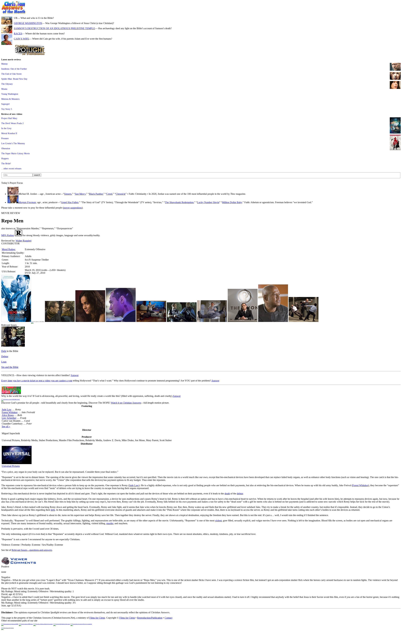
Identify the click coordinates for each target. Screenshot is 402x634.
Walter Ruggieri (23, 240)
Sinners (67, 194)
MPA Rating (7, 235)
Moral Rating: (9, 249)
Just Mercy (80, 194)
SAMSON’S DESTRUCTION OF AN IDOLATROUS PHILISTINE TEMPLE (54, 28)
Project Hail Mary (9, 118)
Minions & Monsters (10, 99)
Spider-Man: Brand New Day (14, 79)
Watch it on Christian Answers (126, 402)
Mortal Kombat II (9, 133)
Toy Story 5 (6, 109)
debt (53, 510)
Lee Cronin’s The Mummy (13, 143)
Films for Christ (97, 617)
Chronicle (120, 194)
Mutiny (4, 64)
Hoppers (5, 158)
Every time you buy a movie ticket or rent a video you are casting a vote (36, 380)
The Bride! (6, 163)
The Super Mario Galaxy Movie (15, 153)
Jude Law (6, 409)
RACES (18, 33)
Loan (3, 361)
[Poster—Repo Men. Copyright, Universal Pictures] (16, 321)
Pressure (5, 138)
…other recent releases (11, 168)
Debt (3, 351)
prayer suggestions (72, 207)
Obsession (5, 148)
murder (109, 523)
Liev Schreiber (9, 418)
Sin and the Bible (9, 367)
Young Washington (9, 94)
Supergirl (5, 104)
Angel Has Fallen (69, 202)
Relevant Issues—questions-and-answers (32, 550)
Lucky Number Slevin (208, 202)
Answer (75, 375)
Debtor (4, 356)
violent (218, 520)
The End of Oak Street (11, 74)
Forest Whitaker (10, 412)
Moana (4, 89)
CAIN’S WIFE (21, 38)
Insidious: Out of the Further (14, 69)
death (227, 493)
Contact (168, 617)
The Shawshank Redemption (179, 202)
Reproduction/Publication (149, 617)
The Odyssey (7, 84)
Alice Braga (8, 415)
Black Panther (96, 194)
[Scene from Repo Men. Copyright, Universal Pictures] (60, 321)
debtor (240, 493)
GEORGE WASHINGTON (28, 23)
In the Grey (6, 128)
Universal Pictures (11, 466)
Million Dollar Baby (232, 202)
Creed (109, 194)
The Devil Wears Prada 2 (12, 123)
